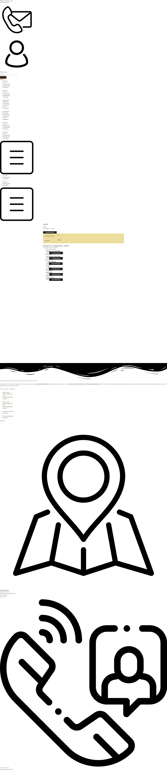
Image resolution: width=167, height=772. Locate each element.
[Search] (3, 77)
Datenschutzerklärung (8, 411)
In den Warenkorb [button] (56, 253)
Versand (5, 398)
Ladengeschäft (6, 84)
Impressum (5, 413)
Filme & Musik (6, 103)
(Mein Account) (3, 72)
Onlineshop (5, 87)
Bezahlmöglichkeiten (8, 397)
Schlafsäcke (5, 108)
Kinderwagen (6, 105)
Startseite (5, 81)
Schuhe (4, 106)
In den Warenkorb (50, 232)
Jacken (66, 246)
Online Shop (6, 178)
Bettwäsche (5, 101)
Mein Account (6, 392)
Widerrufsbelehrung (7, 394)
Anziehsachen (6, 100)
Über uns (5, 82)
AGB (4, 395)
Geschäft (5, 175)
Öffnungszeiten (6, 86)
